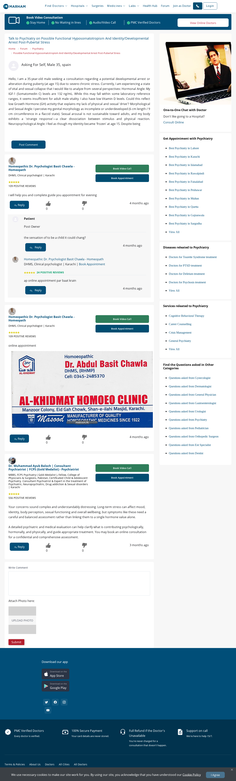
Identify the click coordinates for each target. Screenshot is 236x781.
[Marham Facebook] (55, 702)
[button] (197, 5)
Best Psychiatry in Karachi (184, 156)
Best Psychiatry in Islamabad (185, 165)
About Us (35, 764)
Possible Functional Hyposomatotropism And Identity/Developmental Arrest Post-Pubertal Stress (66, 53)
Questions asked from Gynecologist (189, 377)
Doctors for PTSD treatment (185, 265)
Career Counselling (180, 324)
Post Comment (28, 144)
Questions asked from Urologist (187, 411)
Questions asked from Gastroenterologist (192, 403)
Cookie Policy (192, 775)
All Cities (64, 764)
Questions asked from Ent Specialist (190, 444)
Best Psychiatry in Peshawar (185, 190)
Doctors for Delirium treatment (187, 273)
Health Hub (150, 6)
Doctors (49, 764)
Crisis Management (180, 332)
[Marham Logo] (14, 5)
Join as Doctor (182, 6)
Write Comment (18, 567)
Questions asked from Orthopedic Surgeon (193, 436)
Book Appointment (122, 178)
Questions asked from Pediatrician (189, 428)
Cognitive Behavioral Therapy (186, 315)
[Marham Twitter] (46, 702)
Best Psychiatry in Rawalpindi (186, 173)
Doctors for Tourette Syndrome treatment (193, 257)
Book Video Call (122, 168)
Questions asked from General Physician (192, 394)
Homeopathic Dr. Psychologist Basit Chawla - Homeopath (41, 168)
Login (210, 5)
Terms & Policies (15, 764)
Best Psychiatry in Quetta (183, 206)
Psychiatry (38, 48)
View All (174, 232)
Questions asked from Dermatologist (190, 386)
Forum (165, 6)
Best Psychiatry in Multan (184, 198)
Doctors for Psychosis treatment (187, 282)
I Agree (215, 775)
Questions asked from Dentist (186, 453)
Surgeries (97, 6)
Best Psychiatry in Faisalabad (186, 181)
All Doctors (80, 764)
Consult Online (173, 122)
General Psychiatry (180, 340)
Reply (21, 205)
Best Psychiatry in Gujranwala (186, 215)
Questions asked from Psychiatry (188, 419)
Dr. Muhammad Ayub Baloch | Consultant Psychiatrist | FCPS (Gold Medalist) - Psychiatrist (43, 467)
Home (11, 48)
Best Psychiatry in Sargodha (185, 223)
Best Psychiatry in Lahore (184, 148)
